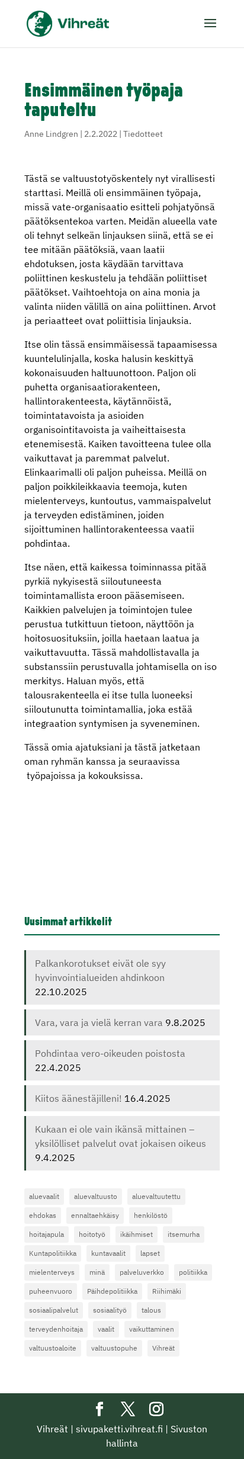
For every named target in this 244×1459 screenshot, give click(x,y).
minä (97, 1272)
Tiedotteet (143, 134)
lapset (150, 1253)
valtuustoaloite (52, 1347)
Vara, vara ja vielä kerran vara (99, 1022)
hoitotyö (92, 1234)
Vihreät (163, 1347)
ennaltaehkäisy (95, 1215)
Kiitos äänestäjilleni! (78, 1098)
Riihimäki (166, 1291)
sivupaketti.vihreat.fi (119, 1429)
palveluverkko (142, 1272)
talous (151, 1310)
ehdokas (42, 1215)
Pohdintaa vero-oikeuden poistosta (110, 1053)
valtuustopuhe (114, 1347)
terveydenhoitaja (56, 1329)
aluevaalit (44, 1196)
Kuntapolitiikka (52, 1253)
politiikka (193, 1272)
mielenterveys (52, 1272)
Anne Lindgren (51, 134)
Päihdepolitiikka (112, 1291)
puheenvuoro (50, 1291)
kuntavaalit (108, 1253)
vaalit (106, 1329)
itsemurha (184, 1234)
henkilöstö (151, 1215)
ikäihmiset (136, 1234)
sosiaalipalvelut (53, 1310)
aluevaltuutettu (156, 1196)
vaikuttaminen (151, 1329)
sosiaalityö (110, 1310)
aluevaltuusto (95, 1196)
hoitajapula (46, 1234)
